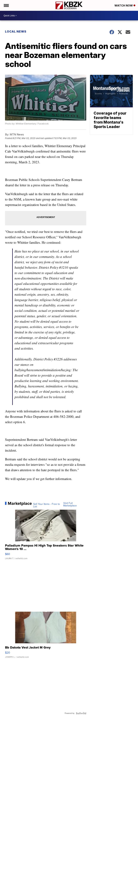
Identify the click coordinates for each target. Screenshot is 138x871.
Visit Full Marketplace (70, 504)
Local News (15, 31)
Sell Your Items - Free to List (46, 505)
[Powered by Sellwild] (81, 713)
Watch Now (124, 5)
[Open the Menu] (6, 5)
